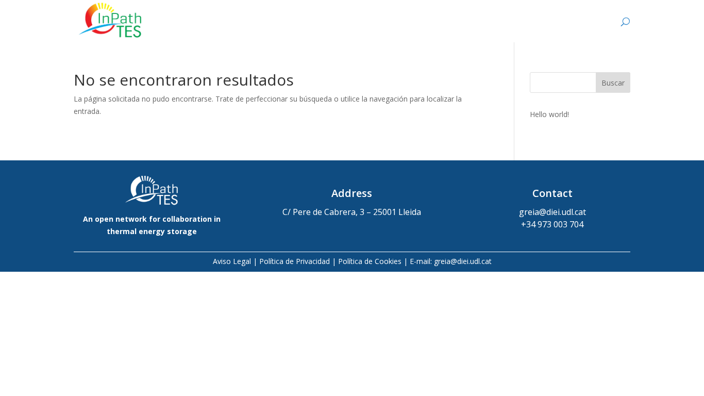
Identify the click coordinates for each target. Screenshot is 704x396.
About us (371, 22)
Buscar (613, 83)
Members (450, 22)
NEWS (586, 22)
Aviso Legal (232, 261)
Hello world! (549, 114)
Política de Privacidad (294, 261)
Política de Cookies (369, 261)
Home (301, 22)
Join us (522, 22)
